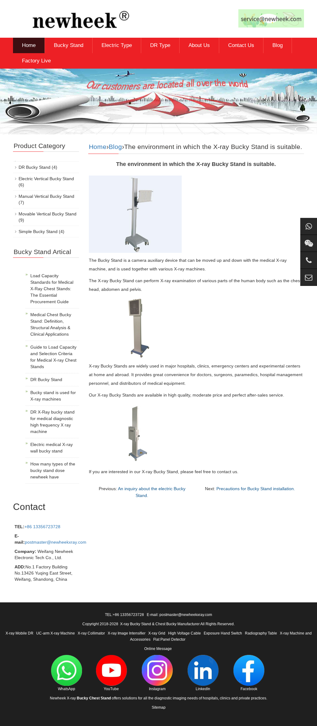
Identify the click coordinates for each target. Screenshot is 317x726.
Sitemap (159, 707)
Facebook (249, 689)
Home (29, 45)
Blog (277, 45)
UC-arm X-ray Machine (55, 633)
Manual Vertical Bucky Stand (46, 196)
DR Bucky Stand (34, 167)
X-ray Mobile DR (19, 633)
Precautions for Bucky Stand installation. (255, 488)
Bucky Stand (68, 45)
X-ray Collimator (91, 633)
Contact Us (241, 45)
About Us (199, 45)
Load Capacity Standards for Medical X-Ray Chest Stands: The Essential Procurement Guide (51, 288)
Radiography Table (261, 633)
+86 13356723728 (42, 526)
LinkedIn (203, 689)
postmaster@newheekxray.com (55, 542)
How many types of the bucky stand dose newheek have (52, 470)
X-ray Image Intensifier (126, 633)
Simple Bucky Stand (38, 231)
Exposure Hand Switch (223, 633)
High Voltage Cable (184, 633)
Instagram (157, 689)
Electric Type (117, 45)
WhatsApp (66, 689)
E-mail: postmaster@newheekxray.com (179, 615)
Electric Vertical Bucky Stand (46, 178)
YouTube (111, 689)
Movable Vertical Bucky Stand (47, 213)
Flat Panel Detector (169, 639)
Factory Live (36, 61)
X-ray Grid (156, 633)
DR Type (160, 45)
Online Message (158, 649)
